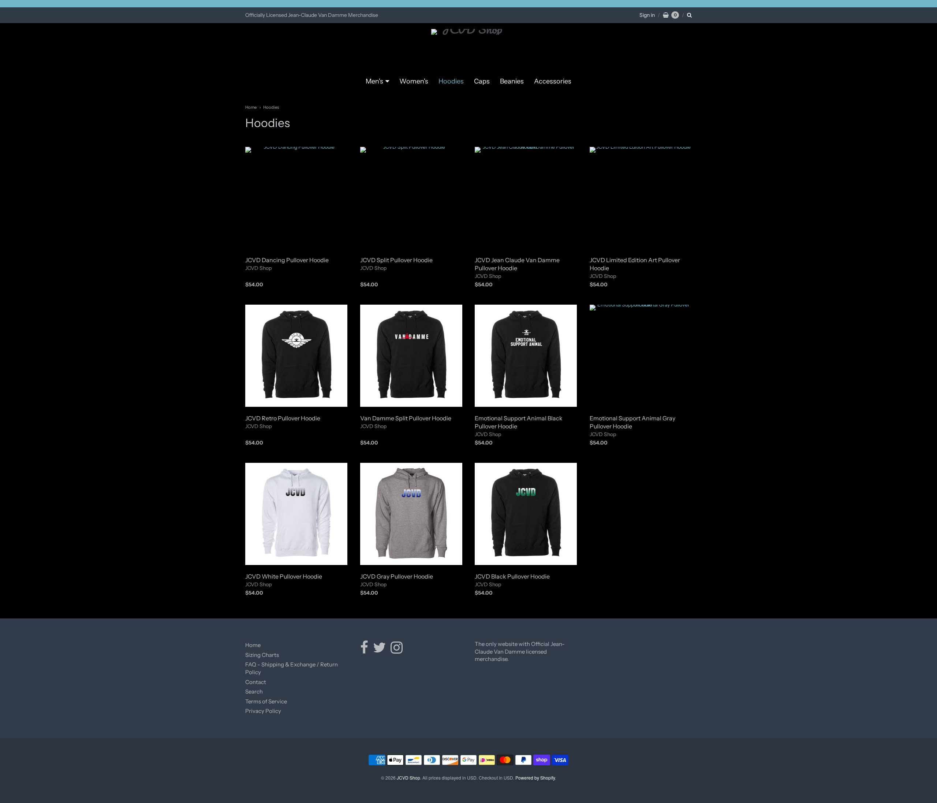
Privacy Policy (263, 710)
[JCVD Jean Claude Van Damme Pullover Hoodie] (526, 198)
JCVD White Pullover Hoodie (283, 576)
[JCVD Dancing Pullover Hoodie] (296, 198)
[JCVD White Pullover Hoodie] (296, 514)
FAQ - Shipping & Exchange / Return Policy (291, 668)
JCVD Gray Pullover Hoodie (396, 576)
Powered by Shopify (535, 777)
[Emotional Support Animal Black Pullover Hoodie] (526, 356)
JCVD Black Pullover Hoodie (512, 576)
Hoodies (451, 81)
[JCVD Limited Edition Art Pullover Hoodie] (641, 198)
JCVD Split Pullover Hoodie (396, 260)
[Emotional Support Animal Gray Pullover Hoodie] (641, 356)
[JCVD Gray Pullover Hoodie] (411, 514)
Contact (255, 682)
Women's (413, 81)
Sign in (647, 15)
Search (254, 691)
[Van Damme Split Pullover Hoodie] (411, 356)
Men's (374, 81)
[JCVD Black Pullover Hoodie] (526, 514)
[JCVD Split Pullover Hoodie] (411, 198)
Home (251, 107)
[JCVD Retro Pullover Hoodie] (296, 356)
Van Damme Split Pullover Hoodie (405, 418)
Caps (482, 81)
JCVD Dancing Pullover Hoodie (287, 260)
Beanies (512, 81)
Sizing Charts (262, 654)
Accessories (552, 81)
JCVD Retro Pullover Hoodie (282, 418)
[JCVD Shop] (468, 50)
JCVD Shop (258, 268)
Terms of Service (266, 701)
